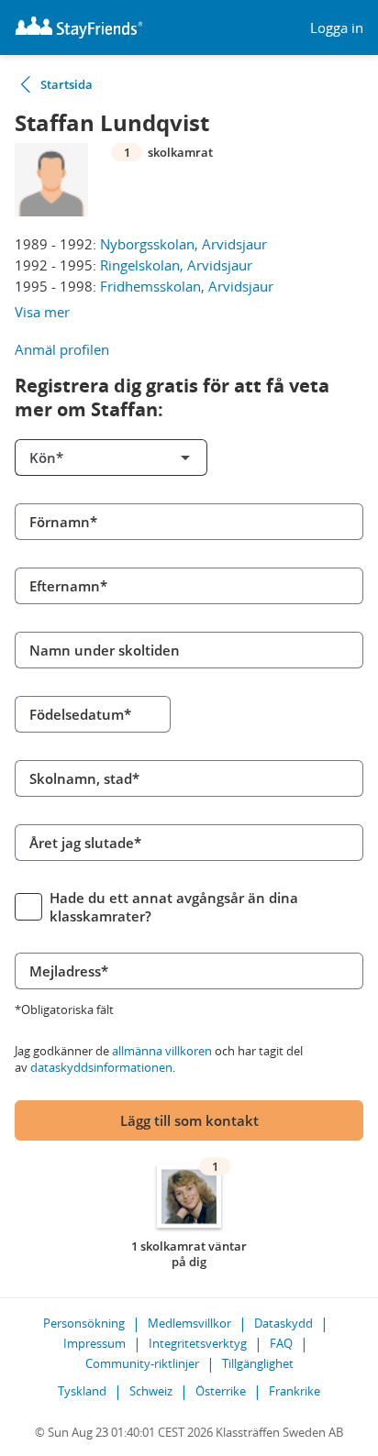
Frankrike (294, 1391)
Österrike (220, 1391)
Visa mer (42, 312)
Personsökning (84, 1323)
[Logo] (79, 28)
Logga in (336, 28)
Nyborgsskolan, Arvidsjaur (183, 244)
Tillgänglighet (258, 1363)
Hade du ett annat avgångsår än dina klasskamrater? (174, 906)
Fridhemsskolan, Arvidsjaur (186, 286)
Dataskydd (283, 1323)
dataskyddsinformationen (101, 1067)
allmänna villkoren (162, 1050)
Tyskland (82, 1391)
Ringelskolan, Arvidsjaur (176, 265)
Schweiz (150, 1391)
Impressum (94, 1343)
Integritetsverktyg (198, 1343)
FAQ (281, 1343)
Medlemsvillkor (189, 1323)
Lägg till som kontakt (189, 1120)
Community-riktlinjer (142, 1363)
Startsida (66, 84)
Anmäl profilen (62, 349)
